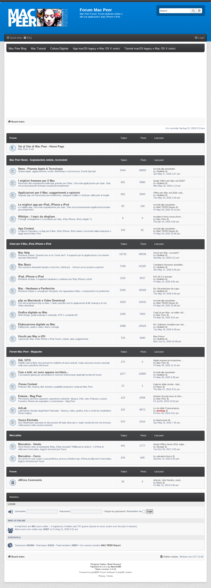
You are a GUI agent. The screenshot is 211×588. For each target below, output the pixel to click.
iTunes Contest (27, 384)
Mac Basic (24, 264)
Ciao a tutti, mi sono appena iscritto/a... (43, 372)
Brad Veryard (114, 564)
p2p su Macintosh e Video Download (41, 300)
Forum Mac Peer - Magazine (25, 351)
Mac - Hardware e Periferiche (36, 288)
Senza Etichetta (28, 420)
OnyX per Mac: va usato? (166, 253)
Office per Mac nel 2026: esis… (169, 193)
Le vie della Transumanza (166, 408)
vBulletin (160, 171)
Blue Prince (159, 336)
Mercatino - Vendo (29, 444)
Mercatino (15, 435)
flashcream (162, 420)
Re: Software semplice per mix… (169, 324)
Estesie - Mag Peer (30, 396)
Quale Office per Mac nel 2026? (169, 181)
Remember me (134, 511)
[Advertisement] (105, 83)
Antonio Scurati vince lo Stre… (168, 396)
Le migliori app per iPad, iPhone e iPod (43, 204)
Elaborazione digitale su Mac (36, 324)
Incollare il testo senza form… (168, 216)
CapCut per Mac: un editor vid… (169, 312)
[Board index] (42, 18)
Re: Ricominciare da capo (166, 288)
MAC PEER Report (165, 207)
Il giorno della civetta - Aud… (167, 384)
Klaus (159, 387)
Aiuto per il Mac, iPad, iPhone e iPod (30, 243)
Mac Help (24, 252)
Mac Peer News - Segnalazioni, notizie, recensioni (38, 160)
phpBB (94, 572)
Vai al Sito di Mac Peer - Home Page (41, 146)
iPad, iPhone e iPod (31, 276)
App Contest (26, 228)
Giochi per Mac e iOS (31, 336)
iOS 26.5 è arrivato (162, 276)
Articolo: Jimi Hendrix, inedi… (167, 480)
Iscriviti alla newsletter (164, 169)
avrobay (160, 410)
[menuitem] (27, 38)
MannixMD (116, 567)
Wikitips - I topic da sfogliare (36, 216)
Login (11, 504)
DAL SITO (24, 360)
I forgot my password (114, 511)
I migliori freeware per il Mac (36, 180)
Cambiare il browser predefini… (169, 264)
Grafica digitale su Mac (32, 312)
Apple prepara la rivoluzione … (168, 360)
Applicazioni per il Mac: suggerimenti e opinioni (49, 192)
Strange (160, 447)
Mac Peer (161, 219)
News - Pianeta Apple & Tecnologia (40, 168)
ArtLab (22, 408)
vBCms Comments (30, 480)
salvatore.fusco (164, 456)
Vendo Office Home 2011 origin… (169, 444)
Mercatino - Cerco (29, 456)
